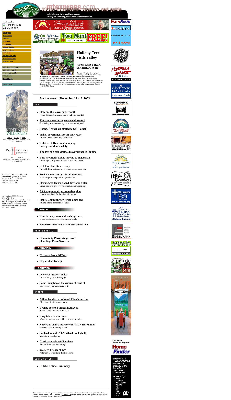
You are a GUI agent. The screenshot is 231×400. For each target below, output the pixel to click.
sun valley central (10, 67)
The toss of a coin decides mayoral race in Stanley (68, 151)
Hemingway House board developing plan (64, 182)
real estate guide (10, 73)
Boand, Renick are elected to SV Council (63, 128)
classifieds (7, 36)
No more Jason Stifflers (53, 255)
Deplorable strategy (51, 261)
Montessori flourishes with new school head (64, 224)
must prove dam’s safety (53, 146)
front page (7, 33)
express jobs (8, 50)
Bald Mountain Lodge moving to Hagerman (65, 157)
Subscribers (66, 395)
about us (6, 53)
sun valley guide (10, 70)
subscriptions (8, 47)
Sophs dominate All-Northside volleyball (63, 333)
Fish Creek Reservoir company (57, 143)
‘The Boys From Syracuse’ (55, 241)
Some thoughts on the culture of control (62, 283)
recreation (7, 44)
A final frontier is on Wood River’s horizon (64, 299)
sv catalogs (8, 79)
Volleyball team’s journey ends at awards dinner (67, 324)
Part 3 (24, 138)
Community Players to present (57, 238)
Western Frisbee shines (53, 349)
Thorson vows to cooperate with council (62, 120)
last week (6, 41)
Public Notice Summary (55, 366)
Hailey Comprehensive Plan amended (61, 199)
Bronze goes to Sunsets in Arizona (59, 307)
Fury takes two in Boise (53, 316)
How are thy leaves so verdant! (57, 112)
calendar (6, 38)
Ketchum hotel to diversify (55, 166)
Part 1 (9, 138)
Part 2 (16, 138)
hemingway (7, 84)
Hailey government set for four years (61, 134)
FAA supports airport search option (60, 191)
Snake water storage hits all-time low (61, 174)
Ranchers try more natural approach (61, 216)
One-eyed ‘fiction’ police (53, 274)
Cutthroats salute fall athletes (56, 341)
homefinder (7, 76)
